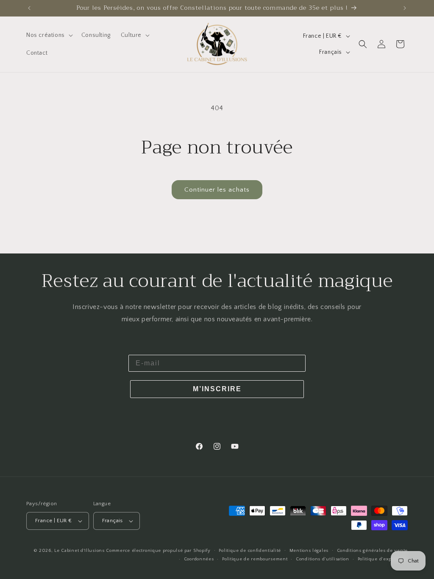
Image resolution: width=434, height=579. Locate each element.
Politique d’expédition (383, 559)
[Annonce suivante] (404, 8)
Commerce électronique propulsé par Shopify (158, 550)
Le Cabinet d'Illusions (79, 550)
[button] (48, 35)
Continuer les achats (217, 189)
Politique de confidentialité (250, 550)
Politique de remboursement (254, 559)
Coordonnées (199, 559)
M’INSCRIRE (217, 388)
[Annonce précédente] (29, 8)
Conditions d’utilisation (322, 559)
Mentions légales (308, 550)
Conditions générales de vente (372, 550)
